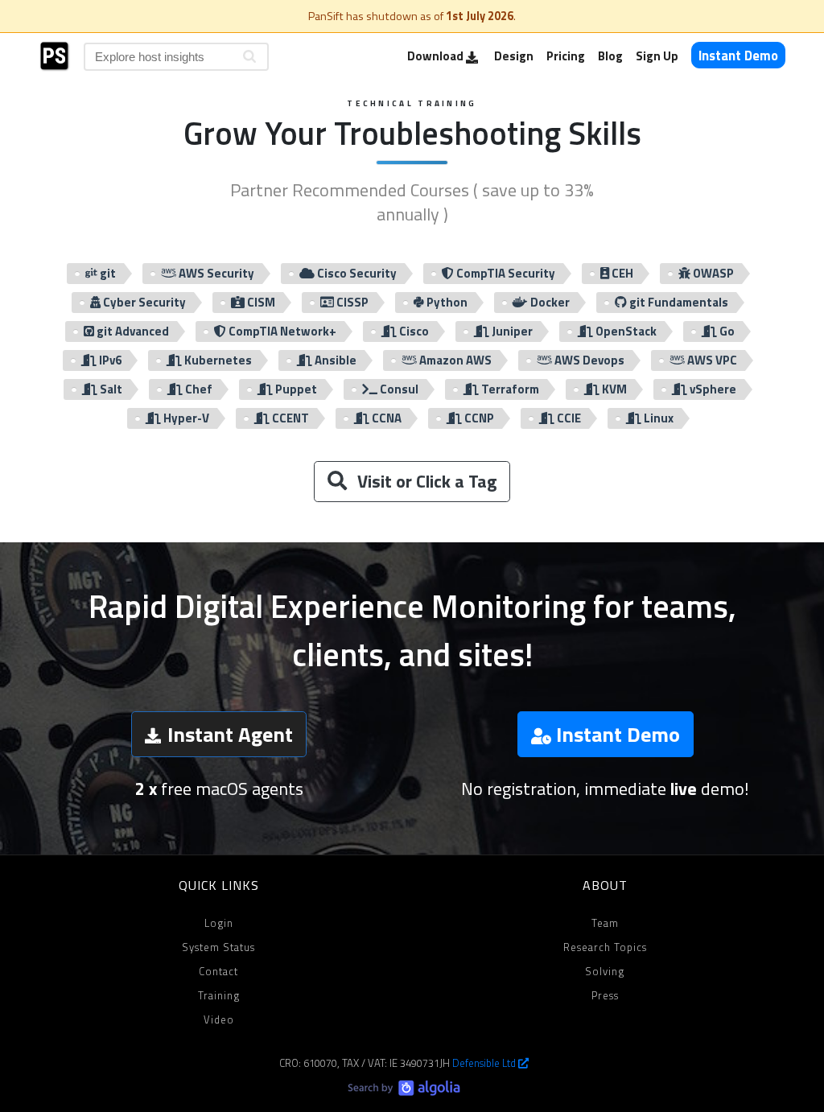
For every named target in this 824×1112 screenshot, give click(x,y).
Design (514, 56)
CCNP (478, 418)
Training (219, 995)
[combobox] (176, 57)
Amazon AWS (454, 360)
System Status (218, 947)
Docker (549, 302)
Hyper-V (185, 418)
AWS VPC (711, 360)
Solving (604, 971)
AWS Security (215, 273)
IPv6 (109, 360)
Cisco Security (356, 273)
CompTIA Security (504, 273)
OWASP (712, 273)
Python (446, 302)
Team (605, 923)
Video (219, 1019)
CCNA (385, 418)
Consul (397, 389)
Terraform (509, 389)
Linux (657, 418)
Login (218, 923)
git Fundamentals (677, 302)
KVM (613, 389)
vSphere (711, 389)
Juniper (511, 331)
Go (726, 331)
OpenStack (625, 331)
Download (436, 56)
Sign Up (657, 56)
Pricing (565, 56)
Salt (109, 389)
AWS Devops (588, 360)
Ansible (334, 360)
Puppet (295, 389)
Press (605, 995)
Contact (218, 971)
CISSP (351, 302)
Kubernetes (217, 360)
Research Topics (605, 947)
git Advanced (131, 331)
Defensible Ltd (485, 1063)
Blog (610, 56)
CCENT (289, 418)
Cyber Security (143, 302)
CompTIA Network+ (281, 331)
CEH (621, 273)
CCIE (567, 418)
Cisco (413, 331)
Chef (197, 389)
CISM (260, 302)
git (106, 273)
